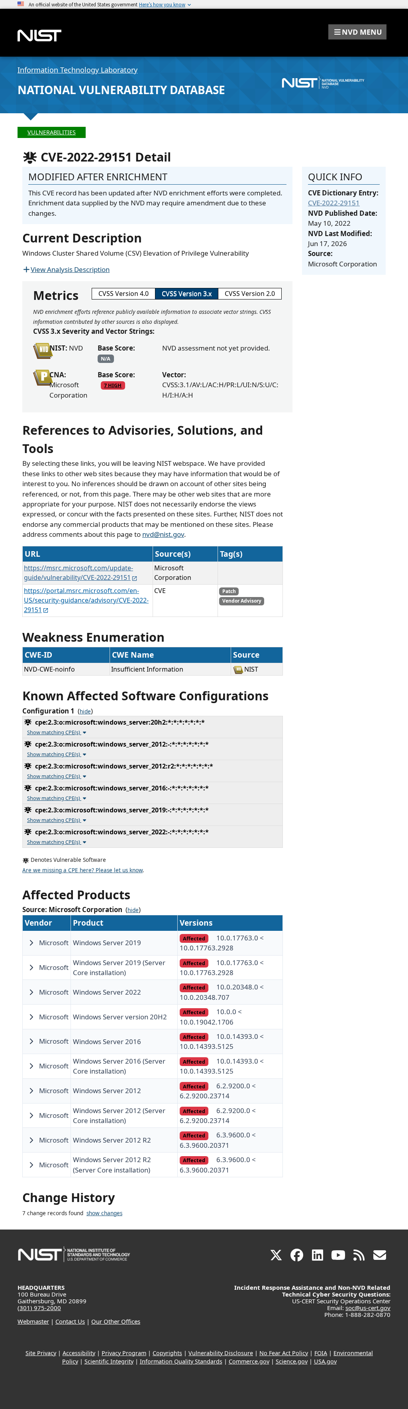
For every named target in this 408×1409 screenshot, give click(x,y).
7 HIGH (113, 385)
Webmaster (33, 1321)
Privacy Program (124, 1353)
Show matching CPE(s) (54, 732)
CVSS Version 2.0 (250, 293)
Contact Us (70, 1321)
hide (85, 711)
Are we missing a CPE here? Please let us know (82, 870)
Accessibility (79, 1353)
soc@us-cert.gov (367, 1308)
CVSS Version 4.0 (123, 293)
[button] (357, 31)
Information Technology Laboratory (77, 70)
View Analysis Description (70, 269)
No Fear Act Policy (283, 1353)
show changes (104, 1213)
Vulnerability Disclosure (220, 1353)
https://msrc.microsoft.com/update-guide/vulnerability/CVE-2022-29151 (78, 573)
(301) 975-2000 (39, 1308)
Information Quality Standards (181, 1361)
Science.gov (292, 1361)
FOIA (320, 1353)
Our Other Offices (115, 1321)
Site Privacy (41, 1353)
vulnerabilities (51, 132)
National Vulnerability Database (121, 89)
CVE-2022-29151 (334, 202)
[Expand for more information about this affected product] (31, 942)
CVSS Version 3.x (187, 293)
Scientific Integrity (108, 1361)
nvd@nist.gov (163, 534)
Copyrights (167, 1353)
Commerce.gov (249, 1361)
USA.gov (325, 1361)
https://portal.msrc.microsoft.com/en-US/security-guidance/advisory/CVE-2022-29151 (86, 600)
